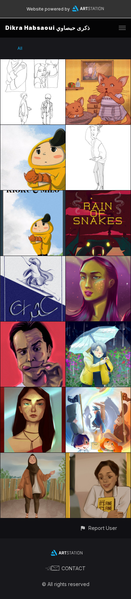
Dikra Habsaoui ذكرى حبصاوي (47, 27)
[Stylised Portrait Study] (32, 391)
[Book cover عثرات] (32, 260)
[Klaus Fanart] (98, 391)
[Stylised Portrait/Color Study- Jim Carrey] (32, 326)
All (19, 48)
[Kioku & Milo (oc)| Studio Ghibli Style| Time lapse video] (32, 129)
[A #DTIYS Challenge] (98, 326)
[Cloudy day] (32, 457)
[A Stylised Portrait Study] (98, 260)
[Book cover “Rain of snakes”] (98, 194)
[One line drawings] (32, 63)
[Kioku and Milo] (32, 194)
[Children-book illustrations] (98, 63)
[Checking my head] (98, 129)
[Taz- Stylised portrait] (98, 457)
